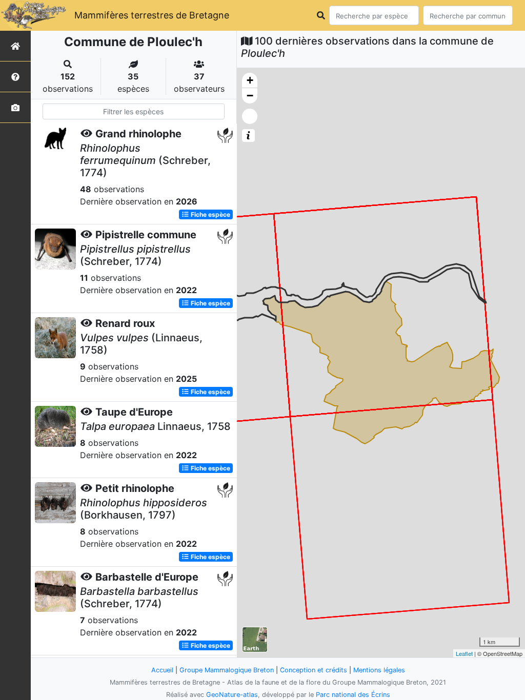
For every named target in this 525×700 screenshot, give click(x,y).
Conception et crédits (313, 670)
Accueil (162, 670)
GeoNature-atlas (232, 694)
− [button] (250, 95)
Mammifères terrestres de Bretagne (151, 15)
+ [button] (250, 80)
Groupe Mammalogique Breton (226, 670)
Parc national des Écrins (353, 694)
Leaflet (464, 653)
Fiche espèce (209, 214)
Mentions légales (379, 670)
